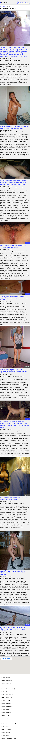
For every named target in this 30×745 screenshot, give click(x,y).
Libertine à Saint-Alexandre (8, 721)
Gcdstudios (4, 2)
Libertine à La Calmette (7, 697)
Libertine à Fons (5, 692)
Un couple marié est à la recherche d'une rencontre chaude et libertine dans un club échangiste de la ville (13, 182)
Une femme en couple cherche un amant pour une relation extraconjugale (15, 127)
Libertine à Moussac (6, 712)
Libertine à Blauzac (5, 686)
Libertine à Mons (5, 709)
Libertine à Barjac (5, 677)
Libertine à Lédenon (6, 703)
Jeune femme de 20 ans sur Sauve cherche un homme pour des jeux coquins (12, 573)
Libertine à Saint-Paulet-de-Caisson (10, 724)
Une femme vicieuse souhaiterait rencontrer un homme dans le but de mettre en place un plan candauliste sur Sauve (14, 424)
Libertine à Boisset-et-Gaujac (8, 689)
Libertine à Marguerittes (7, 706)
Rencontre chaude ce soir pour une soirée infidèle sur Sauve (13, 246)
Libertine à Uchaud (5, 732)
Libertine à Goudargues (7, 694)
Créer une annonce (23, 2)
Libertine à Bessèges (6, 683)
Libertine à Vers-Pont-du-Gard (8, 738)
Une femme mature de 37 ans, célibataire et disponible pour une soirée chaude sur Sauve (14, 371)
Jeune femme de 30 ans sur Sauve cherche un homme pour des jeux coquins (12, 629)
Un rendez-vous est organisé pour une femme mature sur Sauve (14, 499)
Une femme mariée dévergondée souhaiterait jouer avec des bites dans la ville (14, 298)
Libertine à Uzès (5, 735)
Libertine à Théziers (6, 726)
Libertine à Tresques (6, 729)
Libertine (2, 6)
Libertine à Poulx (5, 718)
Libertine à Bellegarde (6, 680)
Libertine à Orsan (5, 715)
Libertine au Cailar (5, 700)
